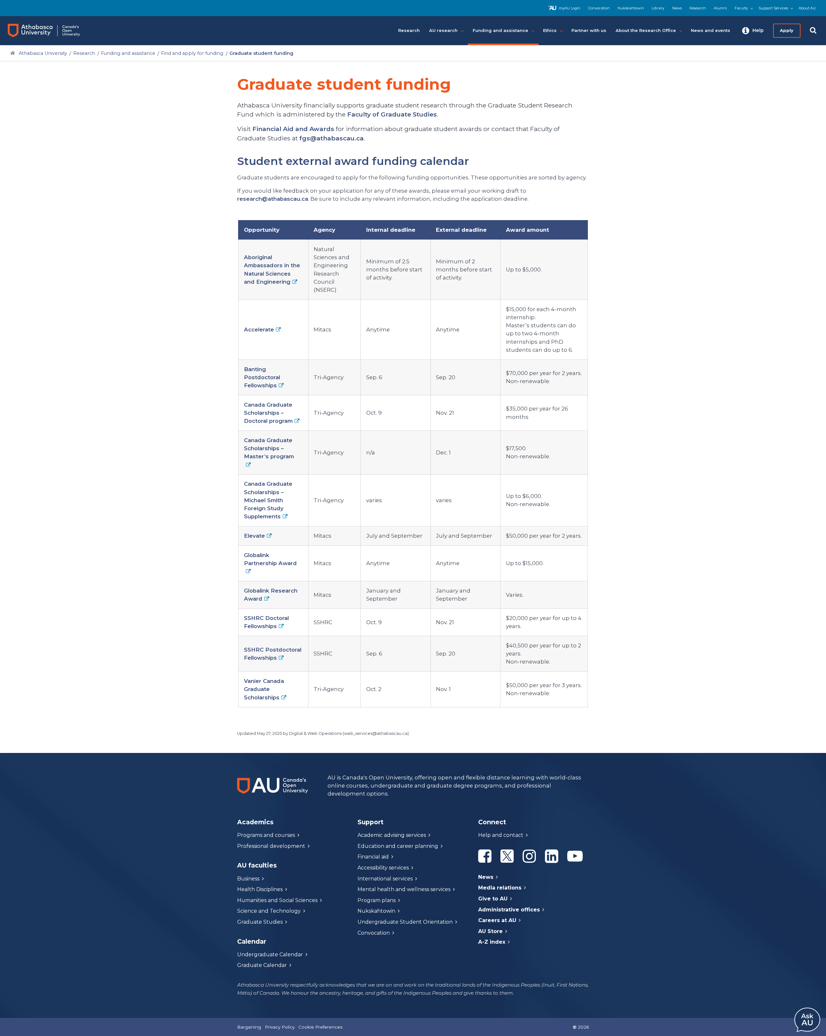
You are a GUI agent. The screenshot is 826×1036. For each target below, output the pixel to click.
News (677, 8)
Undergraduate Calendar (270, 954)
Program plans (377, 900)
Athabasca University (43, 53)
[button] (753, 30)
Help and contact (500, 835)
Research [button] (409, 30)
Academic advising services (392, 835)
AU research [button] (443, 30)
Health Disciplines (260, 889)
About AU (807, 8)
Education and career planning (398, 846)
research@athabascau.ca (272, 199)
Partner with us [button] (588, 30)
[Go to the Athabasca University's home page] (50, 30)
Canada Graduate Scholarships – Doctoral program (268, 412)
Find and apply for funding (192, 53)
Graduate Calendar (262, 965)
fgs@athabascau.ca (331, 138)
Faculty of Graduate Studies (392, 114)
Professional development (271, 846)
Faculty (741, 8)
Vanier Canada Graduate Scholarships (264, 689)
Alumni (720, 8)
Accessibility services (383, 868)
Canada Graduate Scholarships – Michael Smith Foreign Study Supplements (268, 500)
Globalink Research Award (270, 594)
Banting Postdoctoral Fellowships (262, 377)
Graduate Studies (260, 922)
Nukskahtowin (631, 8)
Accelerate (259, 329)
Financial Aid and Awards (293, 129)
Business (248, 879)
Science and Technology (269, 911)
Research (698, 8)
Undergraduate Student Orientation (405, 922)
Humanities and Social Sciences (277, 900)
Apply (786, 30)
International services (385, 879)
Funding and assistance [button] (500, 30)
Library (658, 8)
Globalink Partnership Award (270, 559)
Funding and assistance (128, 53)
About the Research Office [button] (646, 30)
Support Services (773, 8)
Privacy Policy (280, 1027)
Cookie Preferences (320, 1027)
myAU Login (569, 8)
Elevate (254, 536)
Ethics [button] (550, 30)
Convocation (599, 8)
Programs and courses (266, 835)
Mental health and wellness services (404, 889)
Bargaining (249, 1027)
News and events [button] (710, 30)
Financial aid (373, 857)
